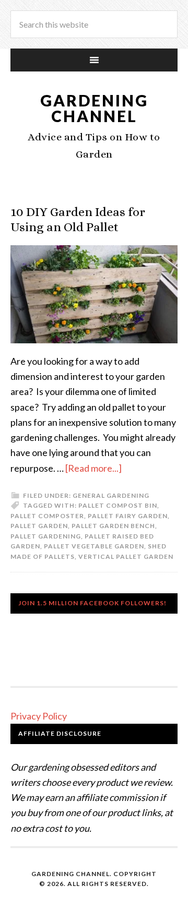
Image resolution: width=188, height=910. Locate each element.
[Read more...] (93, 468)
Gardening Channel (94, 108)
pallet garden (39, 526)
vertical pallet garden (125, 556)
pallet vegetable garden (94, 546)
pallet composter (47, 516)
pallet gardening (45, 536)
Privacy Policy (38, 716)
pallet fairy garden (128, 516)
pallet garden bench (113, 526)
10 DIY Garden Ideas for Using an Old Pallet (77, 219)
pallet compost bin (117, 505)
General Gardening (111, 495)
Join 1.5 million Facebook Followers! (92, 603)
